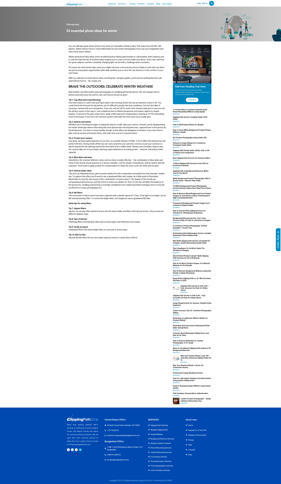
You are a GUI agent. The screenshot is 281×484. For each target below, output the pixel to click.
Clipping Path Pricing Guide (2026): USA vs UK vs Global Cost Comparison (191, 151)
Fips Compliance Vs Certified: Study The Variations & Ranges (188, 249)
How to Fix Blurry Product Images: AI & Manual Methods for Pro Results (191, 264)
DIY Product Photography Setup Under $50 (189, 138)
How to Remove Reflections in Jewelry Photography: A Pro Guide (188, 342)
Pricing (132, 4)
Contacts (150, 4)
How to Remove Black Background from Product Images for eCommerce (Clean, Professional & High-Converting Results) (192, 195)
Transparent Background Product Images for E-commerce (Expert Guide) (191, 204)
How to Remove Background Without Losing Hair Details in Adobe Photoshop (192, 272)
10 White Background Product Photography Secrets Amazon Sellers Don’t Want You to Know (192, 187)
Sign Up (204, 3)
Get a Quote (167, 4)
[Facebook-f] (68, 449)
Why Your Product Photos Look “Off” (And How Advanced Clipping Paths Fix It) (196, 358)
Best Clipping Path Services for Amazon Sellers (191, 158)
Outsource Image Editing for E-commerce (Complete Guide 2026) (189, 144)
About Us (112, 4)
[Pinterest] (76, 449)
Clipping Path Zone (145, 480)
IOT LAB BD (168, 480)
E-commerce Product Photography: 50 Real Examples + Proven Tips (190, 227)
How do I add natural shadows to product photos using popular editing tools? (192, 379)
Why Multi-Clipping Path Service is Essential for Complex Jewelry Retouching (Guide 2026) (191, 242)
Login (199, 3)
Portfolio (141, 4)
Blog (158, 4)
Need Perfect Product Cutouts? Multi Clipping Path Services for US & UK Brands (190, 257)
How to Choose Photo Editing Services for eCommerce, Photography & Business (189, 212)
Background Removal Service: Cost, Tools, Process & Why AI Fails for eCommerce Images (191, 219)
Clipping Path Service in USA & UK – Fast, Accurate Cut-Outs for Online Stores (195, 288)
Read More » (176, 114)
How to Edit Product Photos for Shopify (188, 125)
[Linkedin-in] (72, 449)
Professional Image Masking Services (188, 373)
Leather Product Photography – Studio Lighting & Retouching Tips (196, 400)
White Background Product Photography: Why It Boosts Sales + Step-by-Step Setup (191, 179)
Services (121, 4)
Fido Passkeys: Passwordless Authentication (190, 393)
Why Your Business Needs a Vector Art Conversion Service (188, 366)
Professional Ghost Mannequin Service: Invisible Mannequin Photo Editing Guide (192, 234)
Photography (72, 24)
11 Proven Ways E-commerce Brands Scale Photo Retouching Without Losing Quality (190, 111)
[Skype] (80, 449)
